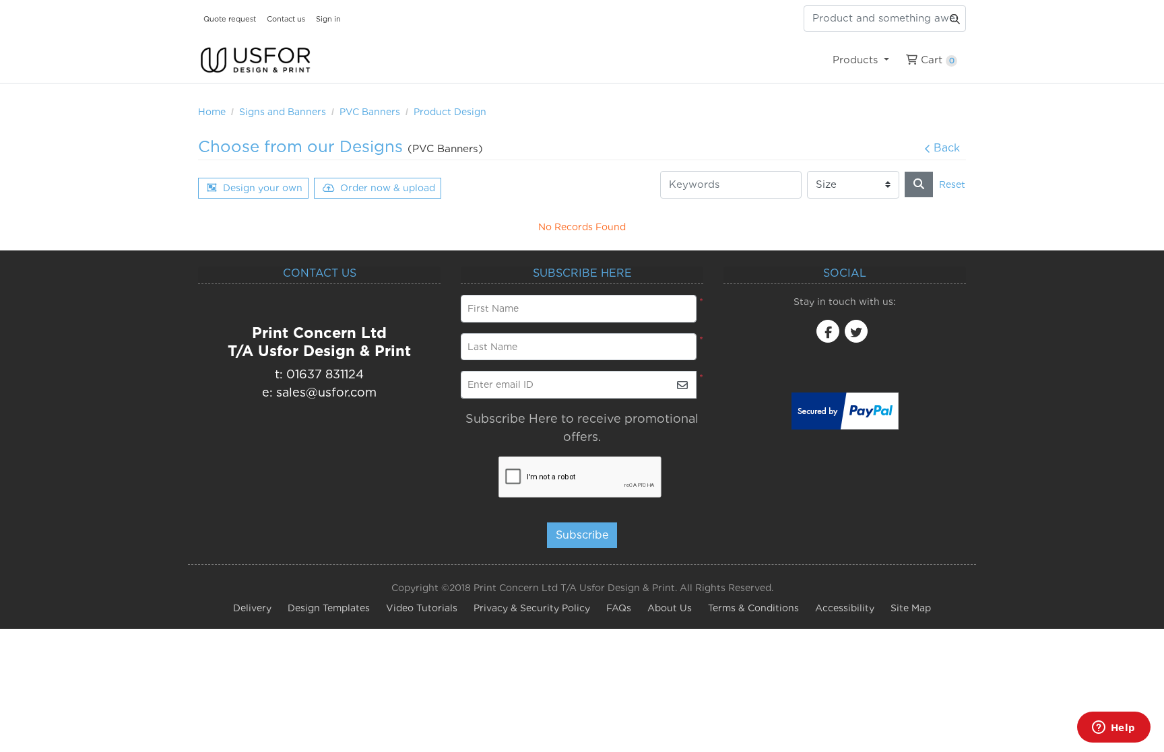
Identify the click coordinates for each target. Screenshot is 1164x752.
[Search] (919, 184)
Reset (952, 184)
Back (947, 147)
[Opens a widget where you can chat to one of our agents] (1113, 728)
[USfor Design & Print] (255, 60)
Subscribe (582, 534)
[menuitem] (860, 60)
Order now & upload (387, 187)
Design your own (262, 187)
